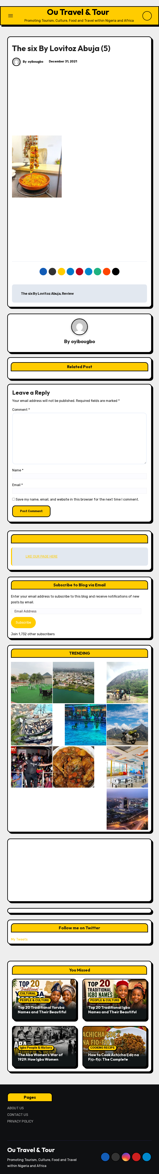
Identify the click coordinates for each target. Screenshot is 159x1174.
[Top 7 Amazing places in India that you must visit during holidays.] (127, 724)
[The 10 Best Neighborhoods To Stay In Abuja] (127, 809)
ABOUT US (15, 1108)
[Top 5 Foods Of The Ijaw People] (73, 767)
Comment (21, 410)
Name (17, 470)
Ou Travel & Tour (78, 12)
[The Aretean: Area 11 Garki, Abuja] (127, 767)
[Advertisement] (80, 105)
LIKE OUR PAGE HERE (79, 538)
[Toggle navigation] (10, 15)
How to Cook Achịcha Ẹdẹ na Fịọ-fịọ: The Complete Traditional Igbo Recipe (113, 1059)
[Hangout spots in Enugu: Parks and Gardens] (31, 682)
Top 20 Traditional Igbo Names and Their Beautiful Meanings (112, 1012)
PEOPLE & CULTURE (34, 1000)
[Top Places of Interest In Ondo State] (127, 682)
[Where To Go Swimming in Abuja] (85, 724)
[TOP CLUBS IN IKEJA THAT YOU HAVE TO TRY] (31, 724)
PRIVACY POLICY (20, 1121)
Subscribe (23, 622)
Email (17, 485)
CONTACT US (17, 1115)
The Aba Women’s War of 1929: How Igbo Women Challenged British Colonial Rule (42, 1061)
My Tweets (19, 939)
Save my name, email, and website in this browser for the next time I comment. (77, 499)
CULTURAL (28, 993)
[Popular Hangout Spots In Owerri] (31, 767)
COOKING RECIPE (102, 1047)
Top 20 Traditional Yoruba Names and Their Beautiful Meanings (42, 1012)
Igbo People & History (36, 1047)
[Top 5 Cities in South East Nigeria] (73, 682)
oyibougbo (35, 61)
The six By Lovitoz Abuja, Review (46, 294)
